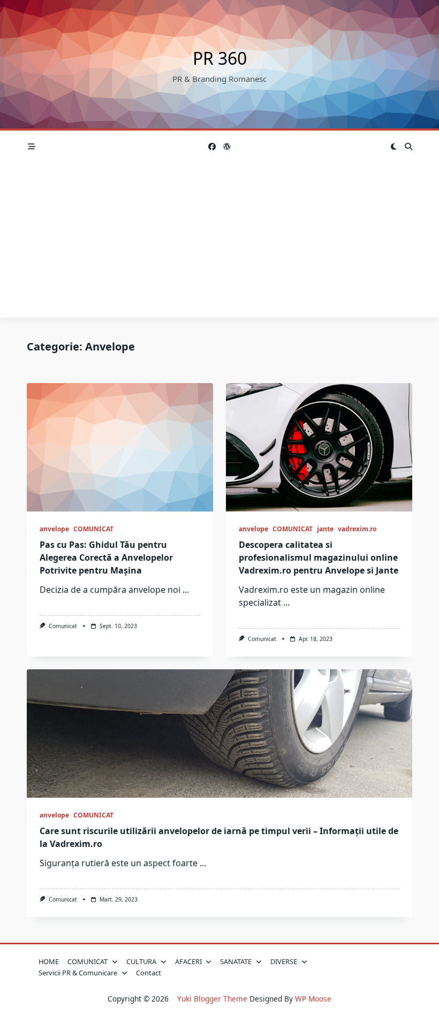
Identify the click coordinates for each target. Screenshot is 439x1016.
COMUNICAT (93, 528)
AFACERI (188, 961)
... (186, 589)
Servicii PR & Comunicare (78, 972)
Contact (148, 972)
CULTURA (141, 961)
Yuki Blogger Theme (212, 999)
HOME (49, 961)
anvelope (54, 528)
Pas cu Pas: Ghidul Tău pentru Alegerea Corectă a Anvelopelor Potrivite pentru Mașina (106, 557)
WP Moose (313, 999)
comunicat (63, 626)
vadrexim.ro (357, 528)
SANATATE (236, 961)
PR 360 (220, 58)
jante (325, 528)
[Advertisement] (219, 243)
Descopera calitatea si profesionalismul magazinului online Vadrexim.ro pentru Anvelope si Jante (318, 557)
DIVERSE (283, 961)
